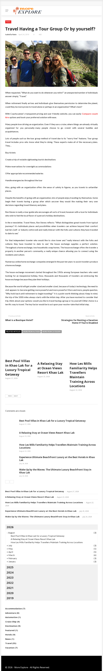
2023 (10, 577)
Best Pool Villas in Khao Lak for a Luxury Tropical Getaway (18, 367)
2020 (10, 593)
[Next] (12, 481)
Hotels (8, 634)
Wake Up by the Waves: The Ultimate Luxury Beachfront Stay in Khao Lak (55, 471)
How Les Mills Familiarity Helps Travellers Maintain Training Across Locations (83, 374)
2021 (10, 588)
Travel (8, 22)
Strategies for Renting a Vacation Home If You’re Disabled (79, 321)
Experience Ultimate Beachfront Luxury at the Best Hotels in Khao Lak (57, 459)
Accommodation (13, 608)
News (8, 639)
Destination (11, 626)
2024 (10, 572)
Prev (10, 396)
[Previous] (7, 481)
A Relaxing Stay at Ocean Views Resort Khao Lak (50, 368)
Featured (9, 630)
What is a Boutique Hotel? (19, 320)
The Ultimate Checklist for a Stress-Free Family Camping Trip (40, 3)
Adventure (10, 613)
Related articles (13, 331)
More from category (52, 331)
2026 (10, 527)
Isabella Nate (10, 34)
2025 (10, 567)
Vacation (9, 647)
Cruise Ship (10, 621)
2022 (10, 583)
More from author (31, 331)
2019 (10, 598)
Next (16, 396)
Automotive (11, 617)
